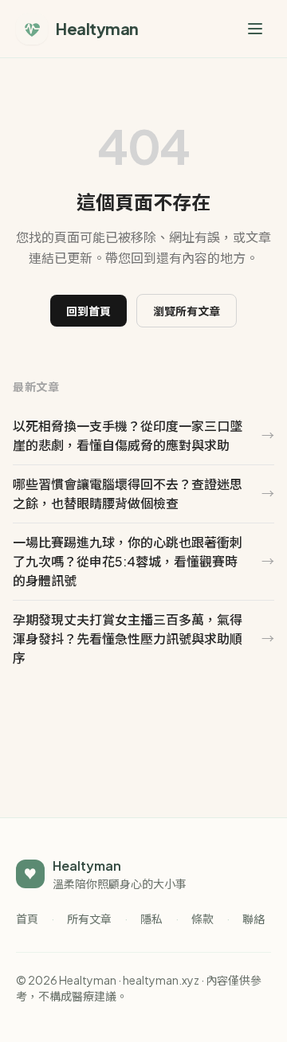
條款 (202, 918)
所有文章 (89, 918)
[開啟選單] (255, 29)
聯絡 (253, 918)
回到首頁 (88, 311)
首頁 (27, 918)
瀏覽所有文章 (186, 311)
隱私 (151, 918)
